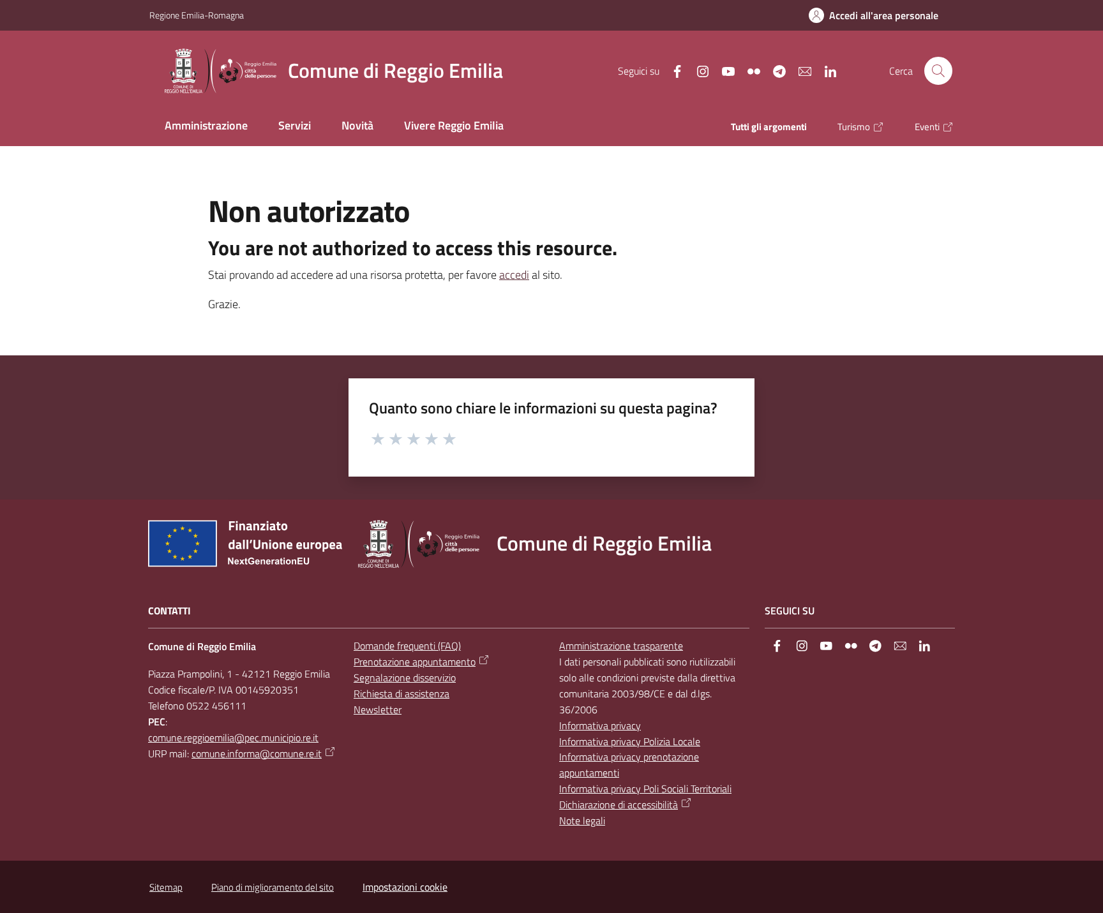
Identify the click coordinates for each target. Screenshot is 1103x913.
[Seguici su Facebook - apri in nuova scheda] (672, 70)
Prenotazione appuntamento (415, 661)
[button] (938, 71)
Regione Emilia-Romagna (196, 15)
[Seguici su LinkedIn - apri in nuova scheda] (825, 70)
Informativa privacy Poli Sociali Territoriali (645, 788)
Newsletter (377, 709)
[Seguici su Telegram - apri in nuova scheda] (774, 70)
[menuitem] (206, 126)
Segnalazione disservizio (405, 677)
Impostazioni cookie (405, 886)
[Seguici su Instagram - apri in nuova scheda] (697, 70)
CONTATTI (169, 611)
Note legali (582, 820)
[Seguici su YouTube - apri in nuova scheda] (723, 70)
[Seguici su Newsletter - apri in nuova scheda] (800, 70)
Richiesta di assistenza (401, 693)
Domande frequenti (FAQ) (407, 645)
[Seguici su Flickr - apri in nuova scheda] (749, 70)
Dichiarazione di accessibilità (618, 804)
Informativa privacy (600, 725)
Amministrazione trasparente (621, 645)
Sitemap (166, 887)
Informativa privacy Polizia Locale (629, 741)
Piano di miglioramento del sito (272, 887)
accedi (514, 274)
